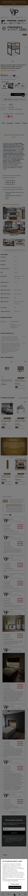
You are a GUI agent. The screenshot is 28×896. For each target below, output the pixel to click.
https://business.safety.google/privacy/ (12, 879)
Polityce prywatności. (12, 880)
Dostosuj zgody (15, 884)
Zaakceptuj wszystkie (15, 887)
